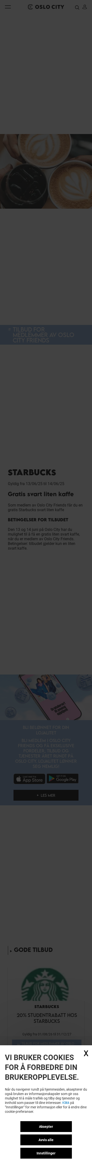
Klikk (65, 1103)
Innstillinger (46, 1153)
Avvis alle (46, 1140)
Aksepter (46, 1127)
